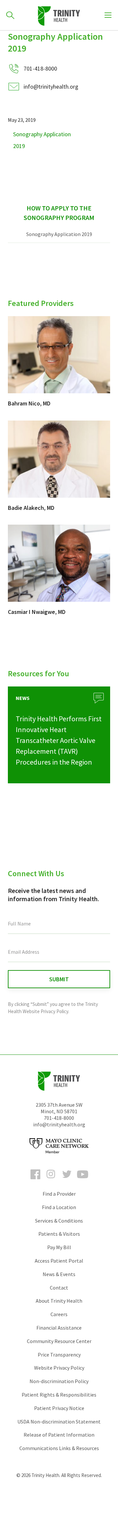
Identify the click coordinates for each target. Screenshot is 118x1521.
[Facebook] (35, 1180)
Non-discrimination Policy (59, 1381)
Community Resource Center (59, 1341)
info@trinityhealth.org (51, 86)
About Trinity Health (59, 1300)
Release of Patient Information (59, 1434)
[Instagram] (51, 1180)
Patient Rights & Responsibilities (59, 1394)
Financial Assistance (59, 1327)
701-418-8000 (59, 1118)
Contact (59, 1287)
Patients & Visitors (59, 1233)
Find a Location (59, 1207)
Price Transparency (59, 1354)
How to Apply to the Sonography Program (59, 213)
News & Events (59, 1274)
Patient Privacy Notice (59, 1408)
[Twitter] (67, 1180)
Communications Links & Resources (59, 1448)
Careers (59, 1314)
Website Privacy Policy (59, 1367)
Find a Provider (59, 1193)
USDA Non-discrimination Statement (59, 1421)
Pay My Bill (59, 1247)
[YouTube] (82, 1180)
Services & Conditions (59, 1220)
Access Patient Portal (59, 1260)
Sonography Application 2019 (59, 234)
